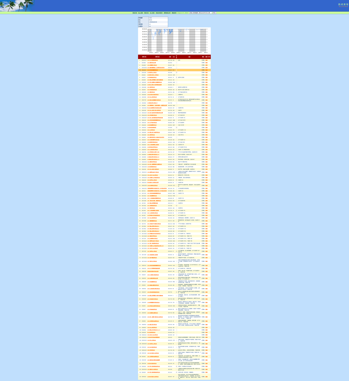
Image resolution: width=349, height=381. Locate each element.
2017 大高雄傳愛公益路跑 (153, 210)
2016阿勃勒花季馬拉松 (152, 147)
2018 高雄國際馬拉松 (152, 281)
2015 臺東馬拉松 (151, 92)
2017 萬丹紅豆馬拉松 (152, 261)
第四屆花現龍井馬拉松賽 (152, 271)
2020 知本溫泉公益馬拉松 (153, 353)
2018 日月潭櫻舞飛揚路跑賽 (153, 268)
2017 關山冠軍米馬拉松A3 (153, 231)
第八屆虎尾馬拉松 (151, 332)
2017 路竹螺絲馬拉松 (152, 257)
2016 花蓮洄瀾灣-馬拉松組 (153, 139)
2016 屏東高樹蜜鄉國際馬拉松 (154, 120)
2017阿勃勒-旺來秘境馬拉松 (153, 215)
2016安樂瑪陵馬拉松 (152, 166)
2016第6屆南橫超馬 (151, 127)
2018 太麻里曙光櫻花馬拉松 (153, 288)
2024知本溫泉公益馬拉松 (153, 376)
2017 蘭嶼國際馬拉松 (152, 220)
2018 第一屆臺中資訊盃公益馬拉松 (155, 316)
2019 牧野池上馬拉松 (152, 343)
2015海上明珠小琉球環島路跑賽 (154, 84)
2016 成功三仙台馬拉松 (152, 175)
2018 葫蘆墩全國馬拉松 (152, 312)
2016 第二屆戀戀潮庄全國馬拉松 (154, 164)
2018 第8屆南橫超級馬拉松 (153, 292)
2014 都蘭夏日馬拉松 (152, 65)
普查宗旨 (146, 12)
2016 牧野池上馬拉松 (152, 180)
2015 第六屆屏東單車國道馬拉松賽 (155, 112)
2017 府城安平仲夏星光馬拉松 (154, 223)
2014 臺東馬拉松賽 (151, 62)
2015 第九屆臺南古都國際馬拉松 (154, 82)
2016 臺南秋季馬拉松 (152, 161)
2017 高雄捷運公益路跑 (152, 254)
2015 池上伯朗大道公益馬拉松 (154, 110)
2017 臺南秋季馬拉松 (152, 236)
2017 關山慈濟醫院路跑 (152, 203)
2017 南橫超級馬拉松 (152, 205)
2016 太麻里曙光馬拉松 (152, 149)
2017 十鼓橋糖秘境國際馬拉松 (154, 198)
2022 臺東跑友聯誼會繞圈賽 (153, 360)
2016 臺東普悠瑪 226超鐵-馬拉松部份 (155, 137)
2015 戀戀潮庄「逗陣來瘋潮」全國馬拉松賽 (157, 105)
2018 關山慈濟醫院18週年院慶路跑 (155, 295)
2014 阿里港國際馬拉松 (152, 70)
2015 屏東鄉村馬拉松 (152, 115)
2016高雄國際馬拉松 (152, 125)
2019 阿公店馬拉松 (151, 340)
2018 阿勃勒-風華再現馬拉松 (153, 305)
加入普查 (152, 12)
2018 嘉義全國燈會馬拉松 (153, 285)
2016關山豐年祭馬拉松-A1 (153, 154)
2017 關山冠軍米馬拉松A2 (153, 228)
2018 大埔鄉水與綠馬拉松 (153, 274)
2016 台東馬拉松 (151, 129)
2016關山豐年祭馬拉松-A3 (153, 159)
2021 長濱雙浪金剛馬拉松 (153, 356)
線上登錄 (140, 12)
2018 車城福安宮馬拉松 (152, 299)
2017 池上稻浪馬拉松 (152, 217)
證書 (206, 60)
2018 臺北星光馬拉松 (152, 324)
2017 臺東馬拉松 (151, 208)
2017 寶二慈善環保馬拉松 (153, 243)
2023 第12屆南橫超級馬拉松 (153, 366)
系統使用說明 (159, 12)
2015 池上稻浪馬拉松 (152, 97)
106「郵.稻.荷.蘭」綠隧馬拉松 (154, 200)
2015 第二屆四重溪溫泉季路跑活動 (155, 117)
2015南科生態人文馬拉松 (153, 74)
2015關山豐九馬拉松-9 (152, 102)
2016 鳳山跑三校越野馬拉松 (153, 132)
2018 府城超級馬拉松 (152, 309)
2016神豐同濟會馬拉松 (152, 142)
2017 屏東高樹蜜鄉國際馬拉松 (154, 193)
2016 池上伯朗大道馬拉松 (153, 169)
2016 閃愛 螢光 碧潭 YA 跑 (153, 152)
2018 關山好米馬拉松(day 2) (153, 329)
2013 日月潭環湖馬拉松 (152, 60)
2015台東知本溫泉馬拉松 (153, 94)
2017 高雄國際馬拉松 (152, 195)
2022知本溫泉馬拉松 (152, 363)
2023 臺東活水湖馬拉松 (152, 369)
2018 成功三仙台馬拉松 (152, 334)
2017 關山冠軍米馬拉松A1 (153, 226)
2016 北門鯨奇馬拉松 (152, 122)
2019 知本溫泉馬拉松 (152, 347)
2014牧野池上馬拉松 (152, 72)
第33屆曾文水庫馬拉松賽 (153, 182)
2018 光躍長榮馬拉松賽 (152, 278)
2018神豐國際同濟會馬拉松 (153, 302)
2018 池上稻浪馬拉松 (152, 327)
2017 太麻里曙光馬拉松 (152, 212)
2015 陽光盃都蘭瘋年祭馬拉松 (154, 100)
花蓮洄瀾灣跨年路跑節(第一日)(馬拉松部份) (157, 188)
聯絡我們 (174, 12)
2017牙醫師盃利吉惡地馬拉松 (154, 233)
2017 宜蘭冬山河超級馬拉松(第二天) (155, 245)
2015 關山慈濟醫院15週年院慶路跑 (155, 79)
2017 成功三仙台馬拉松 (152, 248)
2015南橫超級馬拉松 (152, 77)
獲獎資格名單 (167, 12)
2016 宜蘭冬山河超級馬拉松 (153, 177)
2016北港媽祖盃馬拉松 (152, 185)
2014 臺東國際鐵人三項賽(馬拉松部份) (156, 67)
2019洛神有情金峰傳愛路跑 (153, 337)
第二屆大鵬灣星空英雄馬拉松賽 (154, 107)
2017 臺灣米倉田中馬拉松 (153, 240)
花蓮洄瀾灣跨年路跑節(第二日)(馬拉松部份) (157, 190)
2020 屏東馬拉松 (151, 350)
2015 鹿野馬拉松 (151, 87)
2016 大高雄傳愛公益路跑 (153, 144)
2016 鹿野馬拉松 (151, 134)
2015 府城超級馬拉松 (152, 89)
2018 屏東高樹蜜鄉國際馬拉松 (154, 265)
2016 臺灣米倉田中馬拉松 (153, 172)
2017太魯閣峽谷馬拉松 (152, 238)
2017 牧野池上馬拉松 (152, 251)
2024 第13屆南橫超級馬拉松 (153, 372)
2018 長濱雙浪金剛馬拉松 (153, 321)
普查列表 (135, 12)
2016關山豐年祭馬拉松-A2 (153, 156)
